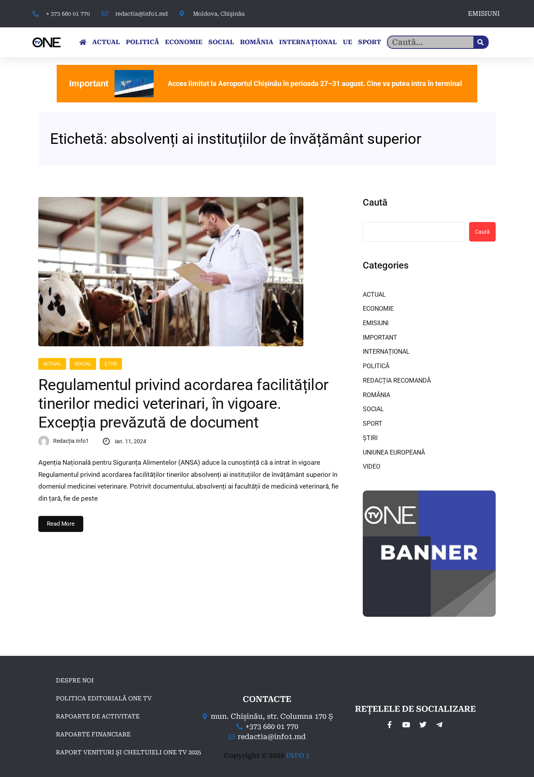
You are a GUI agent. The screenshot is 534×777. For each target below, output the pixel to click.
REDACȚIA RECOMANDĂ (397, 380)
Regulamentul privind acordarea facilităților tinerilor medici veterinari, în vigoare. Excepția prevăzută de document (183, 403)
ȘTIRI (110, 364)
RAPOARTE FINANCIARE (93, 734)
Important (88, 83)
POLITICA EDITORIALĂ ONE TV (104, 698)
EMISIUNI (484, 13)
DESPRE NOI (75, 680)
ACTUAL (106, 42)
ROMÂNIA (256, 42)
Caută (375, 202)
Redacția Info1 (71, 441)
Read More (61, 523)
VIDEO (371, 466)
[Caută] (480, 42)
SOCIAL (221, 42)
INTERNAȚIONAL (308, 42)
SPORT (369, 42)
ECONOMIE (183, 42)
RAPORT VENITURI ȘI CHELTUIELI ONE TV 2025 (128, 752)
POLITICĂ (142, 42)
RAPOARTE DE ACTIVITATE (98, 716)
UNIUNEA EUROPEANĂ (394, 452)
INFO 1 (298, 755)
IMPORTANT (380, 337)
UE (347, 42)
